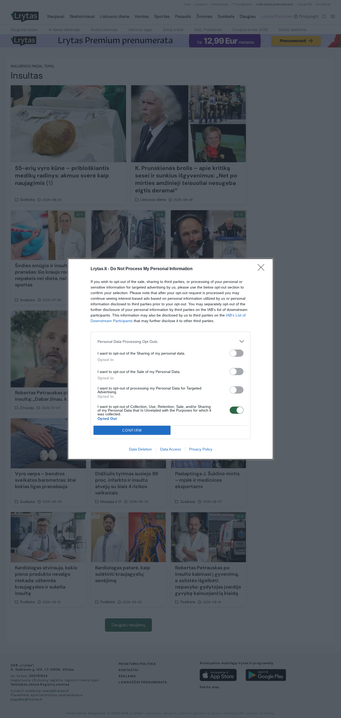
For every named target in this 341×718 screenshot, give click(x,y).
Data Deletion (140, 449)
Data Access (170, 449)
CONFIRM (132, 430)
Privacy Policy (200, 449)
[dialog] (170, 359)
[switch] (236, 353)
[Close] (263, 269)
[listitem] (170, 341)
